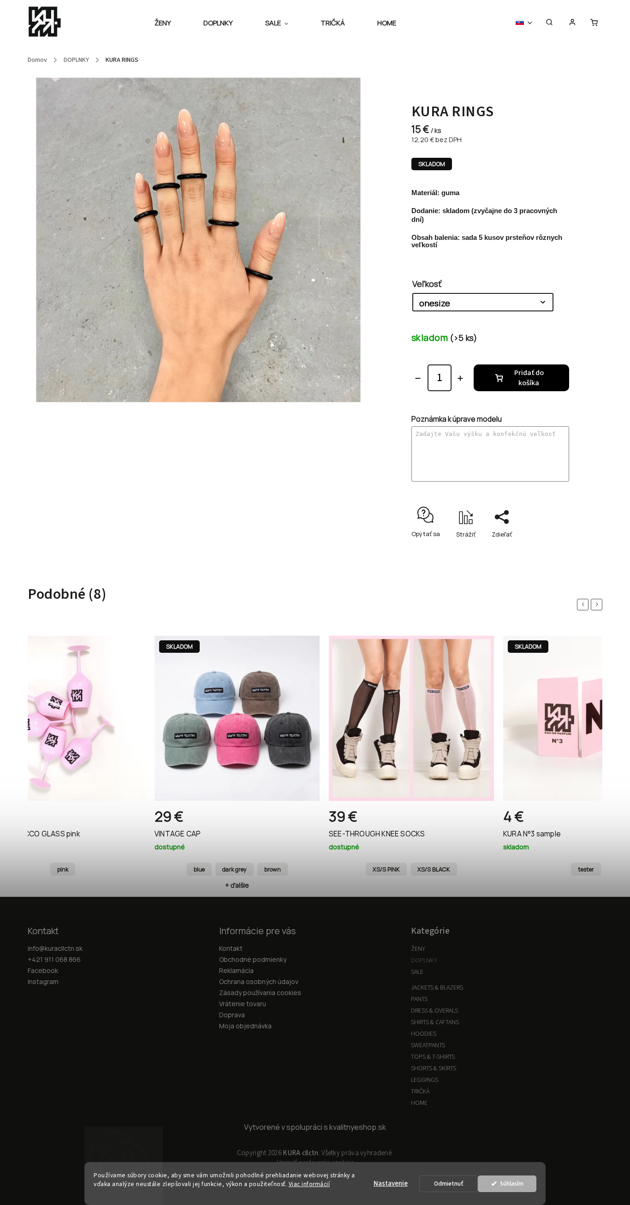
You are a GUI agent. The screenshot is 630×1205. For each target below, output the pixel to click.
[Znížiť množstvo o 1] (418, 378)
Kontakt (231, 948)
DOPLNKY (424, 960)
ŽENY (418, 949)
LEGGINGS (424, 1080)
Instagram (43, 981)
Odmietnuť (449, 1183)
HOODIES (423, 1033)
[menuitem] (171, 23)
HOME (419, 1103)
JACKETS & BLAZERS (437, 987)
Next (598, 604)
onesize (585, 869)
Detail (128, 820)
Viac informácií (309, 1184)
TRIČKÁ (420, 1091)
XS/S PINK (212, 869)
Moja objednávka (245, 1025)
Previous (584, 604)
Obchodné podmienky (252, 959)
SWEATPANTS (428, 1045)
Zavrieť (538, 550)
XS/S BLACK (259, 869)
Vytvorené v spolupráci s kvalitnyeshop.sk (315, 1127)
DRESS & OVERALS (434, 1010)
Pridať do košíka (529, 378)
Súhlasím (511, 1183)
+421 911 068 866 (54, 959)
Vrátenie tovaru (242, 1003)
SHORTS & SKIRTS (433, 1068)
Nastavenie (391, 1183)
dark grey (60, 869)
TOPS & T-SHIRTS (433, 1057)
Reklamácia (236, 970)
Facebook (43, 970)
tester (412, 869)
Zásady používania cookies (260, 992)
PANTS (419, 999)
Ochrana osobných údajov (258, 981)
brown (98, 869)
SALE (417, 972)
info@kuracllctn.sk (55, 948)
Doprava (232, 1014)
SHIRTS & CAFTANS (435, 1022)
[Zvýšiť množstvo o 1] (460, 378)
